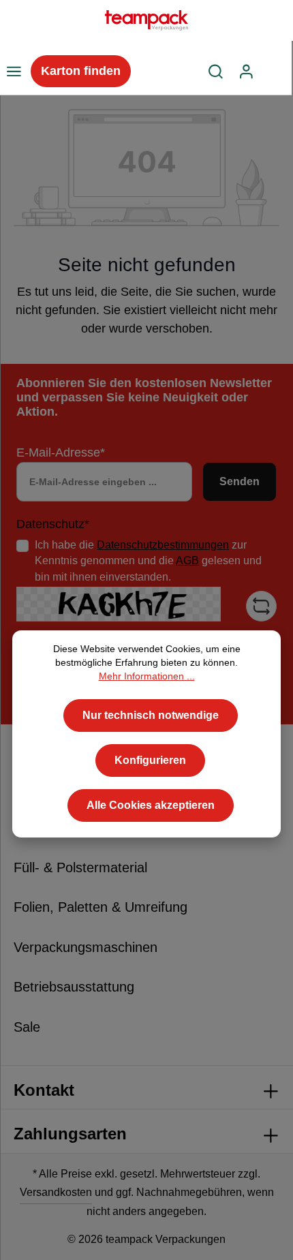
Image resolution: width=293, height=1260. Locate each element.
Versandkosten (56, 1192)
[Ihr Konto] (246, 71)
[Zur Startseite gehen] (146, 20)
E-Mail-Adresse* (60, 452)
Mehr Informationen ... (147, 676)
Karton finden (81, 71)
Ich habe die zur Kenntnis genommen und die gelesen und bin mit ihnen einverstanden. (148, 561)
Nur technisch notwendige (150, 715)
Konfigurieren (150, 760)
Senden (239, 481)
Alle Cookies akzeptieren (151, 805)
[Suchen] (216, 71)
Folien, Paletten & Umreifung (100, 907)
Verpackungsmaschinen (85, 947)
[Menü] (13, 71)
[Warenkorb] (276, 71)
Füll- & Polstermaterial (80, 867)
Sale (27, 1026)
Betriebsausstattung (74, 986)
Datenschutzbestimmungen (163, 545)
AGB (187, 560)
